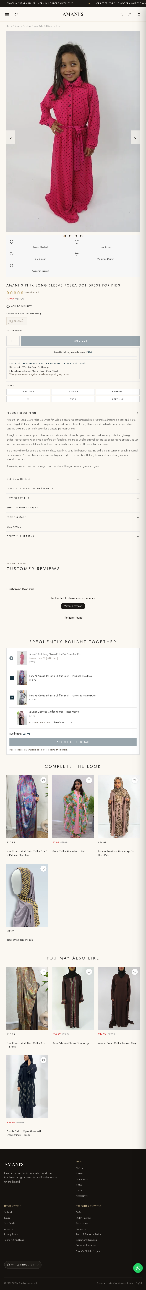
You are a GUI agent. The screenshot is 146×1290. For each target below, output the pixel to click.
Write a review (73, 606)
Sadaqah (8, 1212)
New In (79, 1168)
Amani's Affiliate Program (88, 1251)
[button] (15, 292)
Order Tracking (83, 1218)
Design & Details (73, 479)
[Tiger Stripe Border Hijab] (27, 895)
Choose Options (73, 835)
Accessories (82, 1195)
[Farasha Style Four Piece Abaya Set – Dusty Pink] (119, 806)
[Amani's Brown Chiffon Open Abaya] (73, 998)
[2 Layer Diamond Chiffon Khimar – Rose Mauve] (22, 718)
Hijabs (79, 1190)
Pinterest (117, 391)
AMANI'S (73, 14)
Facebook (73, 391)
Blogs (7, 1218)
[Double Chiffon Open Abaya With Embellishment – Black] (27, 1086)
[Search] (121, 14)
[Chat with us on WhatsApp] (138, 1268)
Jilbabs (79, 1184)
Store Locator (82, 1223)
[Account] (130, 14)
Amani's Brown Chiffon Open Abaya (71, 1043)
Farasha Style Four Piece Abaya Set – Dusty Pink (117, 853)
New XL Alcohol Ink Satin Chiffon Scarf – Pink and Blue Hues (60, 676)
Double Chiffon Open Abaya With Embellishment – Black (24, 1133)
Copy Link (118, 399)
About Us (8, 1229)
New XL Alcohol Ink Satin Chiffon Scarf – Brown (27, 1044)
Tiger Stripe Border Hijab (20, 940)
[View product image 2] (70, 236)
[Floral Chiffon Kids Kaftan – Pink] (73, 806)
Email (73, 399)
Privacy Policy (11, 1234)
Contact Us (81, 1229)
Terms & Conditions (14, 1240)
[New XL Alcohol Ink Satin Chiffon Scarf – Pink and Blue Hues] (22, 677)
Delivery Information (86, 1245)
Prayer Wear (82, 1179)
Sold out (80, 340)
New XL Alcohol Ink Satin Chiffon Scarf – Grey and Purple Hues (62, 695)
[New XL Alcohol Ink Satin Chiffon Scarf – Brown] (27, 998)
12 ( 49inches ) (16, 321)
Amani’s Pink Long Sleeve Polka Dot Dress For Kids (55, 654)
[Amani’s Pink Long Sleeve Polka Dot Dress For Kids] (22, 658)
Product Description (73, 412)
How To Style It (73, 498)
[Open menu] (7, 14)
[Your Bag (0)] (139, 14)
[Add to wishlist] (43, 780)
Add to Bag (27, 835)
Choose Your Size (40, 722)
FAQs (78, 1212)
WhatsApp (28, 391)
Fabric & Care (73, 517)
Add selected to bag (73, 742)
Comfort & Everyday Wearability (73, 488)
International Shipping (86, 1240)
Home (9, 26)
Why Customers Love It (73, 508)
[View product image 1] (65, 236)
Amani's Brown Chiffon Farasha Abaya (117, 1043)
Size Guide (16, 330)
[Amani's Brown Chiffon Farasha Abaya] (119, 998)
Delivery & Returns (73, 536)
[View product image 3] (76, 236)
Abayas (79, 1173)
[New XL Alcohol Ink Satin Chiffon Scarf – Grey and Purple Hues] (22, 697)
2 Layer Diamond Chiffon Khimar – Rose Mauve (54, 711)
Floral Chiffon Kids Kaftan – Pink (69, 851)
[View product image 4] (81, 236)
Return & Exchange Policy (88, 1234)
